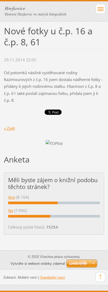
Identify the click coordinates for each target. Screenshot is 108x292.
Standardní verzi (52, 277)
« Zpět (9, 128)
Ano (11, 197)
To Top (100, 277)
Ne (10, 210)
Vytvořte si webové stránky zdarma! (37, 264)
